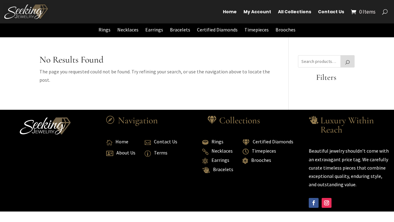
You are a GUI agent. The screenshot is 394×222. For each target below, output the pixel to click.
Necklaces (128, 30)
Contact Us (331, 12)
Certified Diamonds (217, 30)
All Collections (294, 12)
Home (230, 12)
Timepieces (256, 30)
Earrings (154, 30)
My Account (257, 12)
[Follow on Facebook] (314, 203)
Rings (104, 30)
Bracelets (180, 30)
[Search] (347, 61)
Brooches (285, 30)
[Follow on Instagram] (327, 203)
